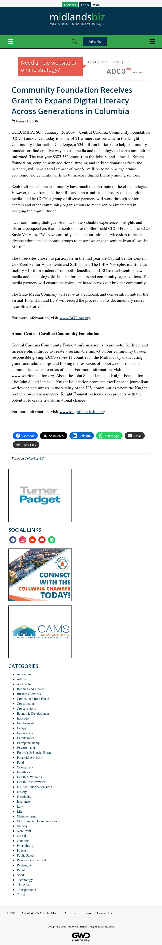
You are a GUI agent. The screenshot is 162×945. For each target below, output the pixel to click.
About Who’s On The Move (39, 913)
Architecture (25, 684)
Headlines (23, 772)
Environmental (26, 747)
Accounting (24, 674)
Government (25, 767)
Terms (87, 913)
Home (11, 913)
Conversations (26, 708)
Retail (21, 870)
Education (23, 718)
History (22, 791)
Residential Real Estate (32, 860)
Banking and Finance (31, 689)
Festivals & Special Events (34, 752)
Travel (21, 894)
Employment (25, 723)
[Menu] (10, 41)
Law (20, 806)
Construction (25, 703)
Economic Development (33, 713)
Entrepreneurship (28, 742)
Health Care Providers (31, 781)
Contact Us (104, 913)
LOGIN (85, 5)
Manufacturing (26, 816)
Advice (22, 679)
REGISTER (70, 5)
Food (20, 762)
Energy (22, 728)
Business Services (29, 693)
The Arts (23, 884)
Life (19, 811)
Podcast (22, 850)
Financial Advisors (29, 757)
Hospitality (24, 796)
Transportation (26, 889)
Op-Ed (21, 835)
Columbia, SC (34, 458)
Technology (25, 879)
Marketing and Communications (38, 821)
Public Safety (25, 855)
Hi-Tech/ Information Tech (34, 787)
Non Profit (24, 830)
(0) (97, 5)
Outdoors (23, 840)
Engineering (25, 733)
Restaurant (24, 865)
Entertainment (26, 738)
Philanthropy (25, 845)
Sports (21, 875)
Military (22, 826)
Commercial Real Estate (33, 698)
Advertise (70, 913)
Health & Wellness (29, 777)
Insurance (23, 801)
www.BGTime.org (75, 317)
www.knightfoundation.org (82, 411)
